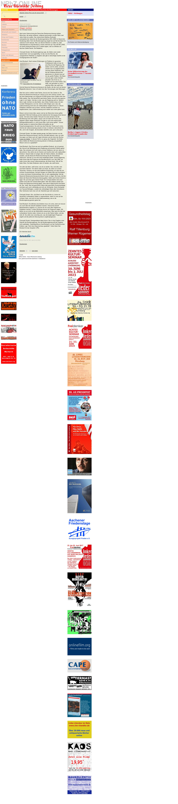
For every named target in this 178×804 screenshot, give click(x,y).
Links (3, 65)
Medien (4, 45)
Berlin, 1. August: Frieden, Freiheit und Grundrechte (78, 133)
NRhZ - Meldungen (75, 13)
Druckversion (23, 20)
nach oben (35, 251)
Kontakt (4, 70)
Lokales (4, 24)
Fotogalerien (6, 50)
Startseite (22, 251)
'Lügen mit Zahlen (25, 139)
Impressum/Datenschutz (9, 73)
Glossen (4, 42)
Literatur (4, 57)
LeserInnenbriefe (7, 62)
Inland (4, 27)
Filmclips (5, 47)
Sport (3, 52)
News (3, 21)
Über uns (5, 67)
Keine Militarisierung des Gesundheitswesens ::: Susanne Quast (79, 73)
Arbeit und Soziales (8, 29)
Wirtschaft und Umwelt (9, 32)
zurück (21, 16)
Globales (5, 34)
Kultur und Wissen (8, 55)
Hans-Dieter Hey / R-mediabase (32, 84)
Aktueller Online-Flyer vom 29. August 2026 (32, 13)
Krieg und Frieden (7, 37)
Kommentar (5, 39)
